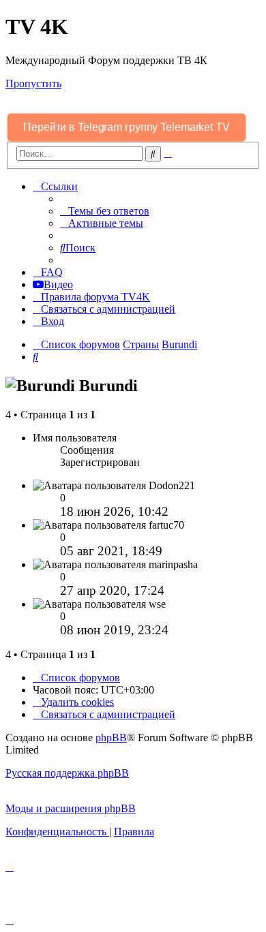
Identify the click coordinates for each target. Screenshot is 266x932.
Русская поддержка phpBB (67, 773)
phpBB (111, 737)
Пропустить (33, 83)
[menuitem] (104, 211)
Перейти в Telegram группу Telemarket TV (127, 127)
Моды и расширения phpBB (70, 808)
